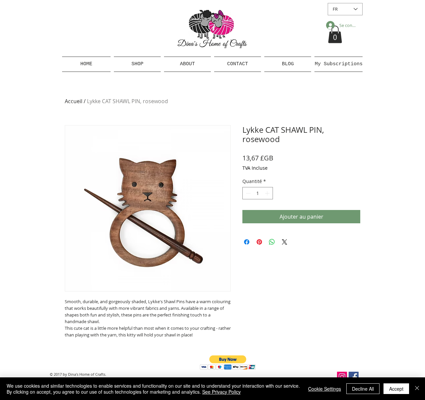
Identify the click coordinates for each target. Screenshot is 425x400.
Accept (396, 388)
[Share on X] (285, 242)
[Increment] (268, 193)
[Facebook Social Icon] (354, 377)
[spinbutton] (258, 193)
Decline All (363, 388)
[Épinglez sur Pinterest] (259, 242)
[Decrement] (247, 193)
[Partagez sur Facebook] (247, 242)
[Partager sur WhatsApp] (272, 242)
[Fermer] (417, 389)
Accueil (73, 101)
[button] (335, 34)
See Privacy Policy (221, 391)
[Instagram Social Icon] (342, 377)
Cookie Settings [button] (324, 388)
